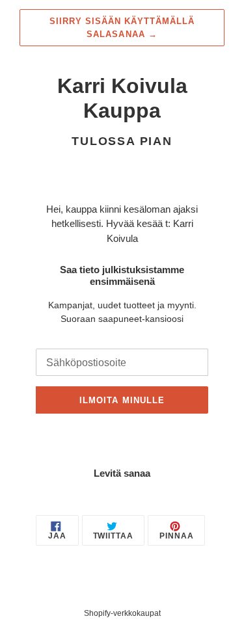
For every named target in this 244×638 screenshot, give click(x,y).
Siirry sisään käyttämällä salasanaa (122, 27)
